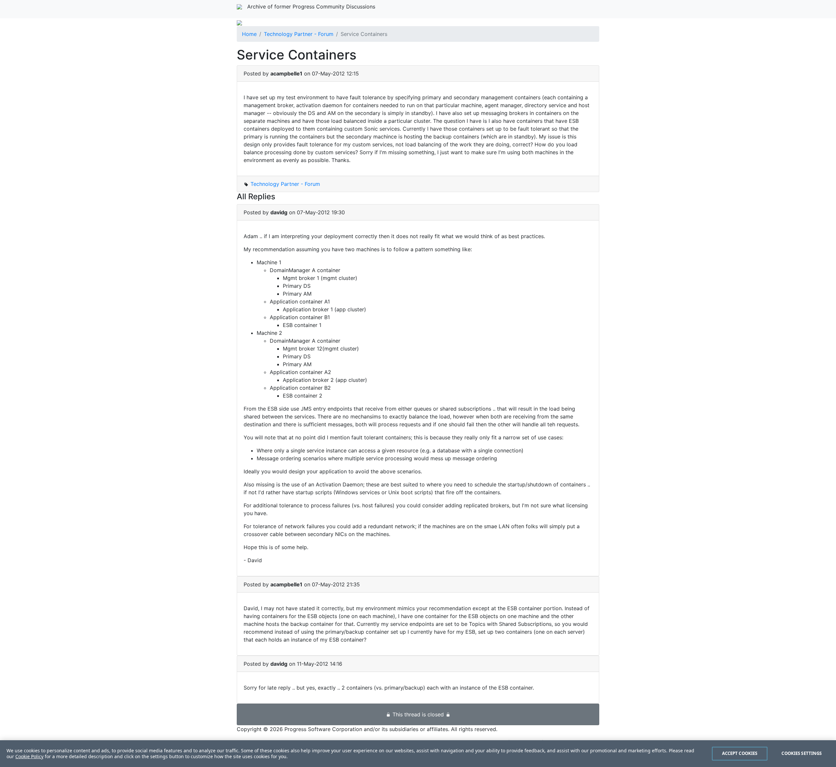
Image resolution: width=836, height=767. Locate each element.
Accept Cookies (740, 753)
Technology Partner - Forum (298, 34)
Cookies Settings (801, 753)
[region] (418, 753)
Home (249, 34)
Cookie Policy (29, 756)
